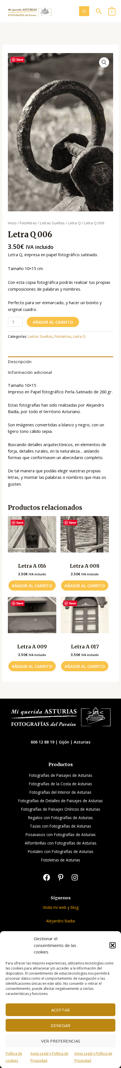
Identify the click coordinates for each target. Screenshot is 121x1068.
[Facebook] (46, 877)
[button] (112, 945)
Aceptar (60, 1010)
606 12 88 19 (43, 742)
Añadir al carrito (53, 322)
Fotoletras (28, 222)
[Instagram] (74, 877)
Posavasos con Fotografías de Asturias (61, 834)
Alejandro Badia (60, 921)
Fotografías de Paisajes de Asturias (60, 775)
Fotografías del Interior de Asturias (60, 792)
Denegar (60, 1025)
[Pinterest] (60, 877)
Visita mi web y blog (61, 907)
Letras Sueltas (52, 222)
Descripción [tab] (20, 361)
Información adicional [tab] (30, 372)
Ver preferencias (60, 1041)
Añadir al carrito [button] (32, 585)
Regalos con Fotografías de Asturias (60, 817)
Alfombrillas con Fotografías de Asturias (61, 843)
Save (19, 59)
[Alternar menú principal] (84, 11)
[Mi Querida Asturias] (29, 12)
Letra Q (74, 222)
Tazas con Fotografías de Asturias (60, 826)
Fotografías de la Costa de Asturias (60, 783)
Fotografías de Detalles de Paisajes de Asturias (60, 800)
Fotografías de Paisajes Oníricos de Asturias (60, 809)
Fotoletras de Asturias (60, 860)
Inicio (12, 222)
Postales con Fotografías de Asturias (60, 851)
